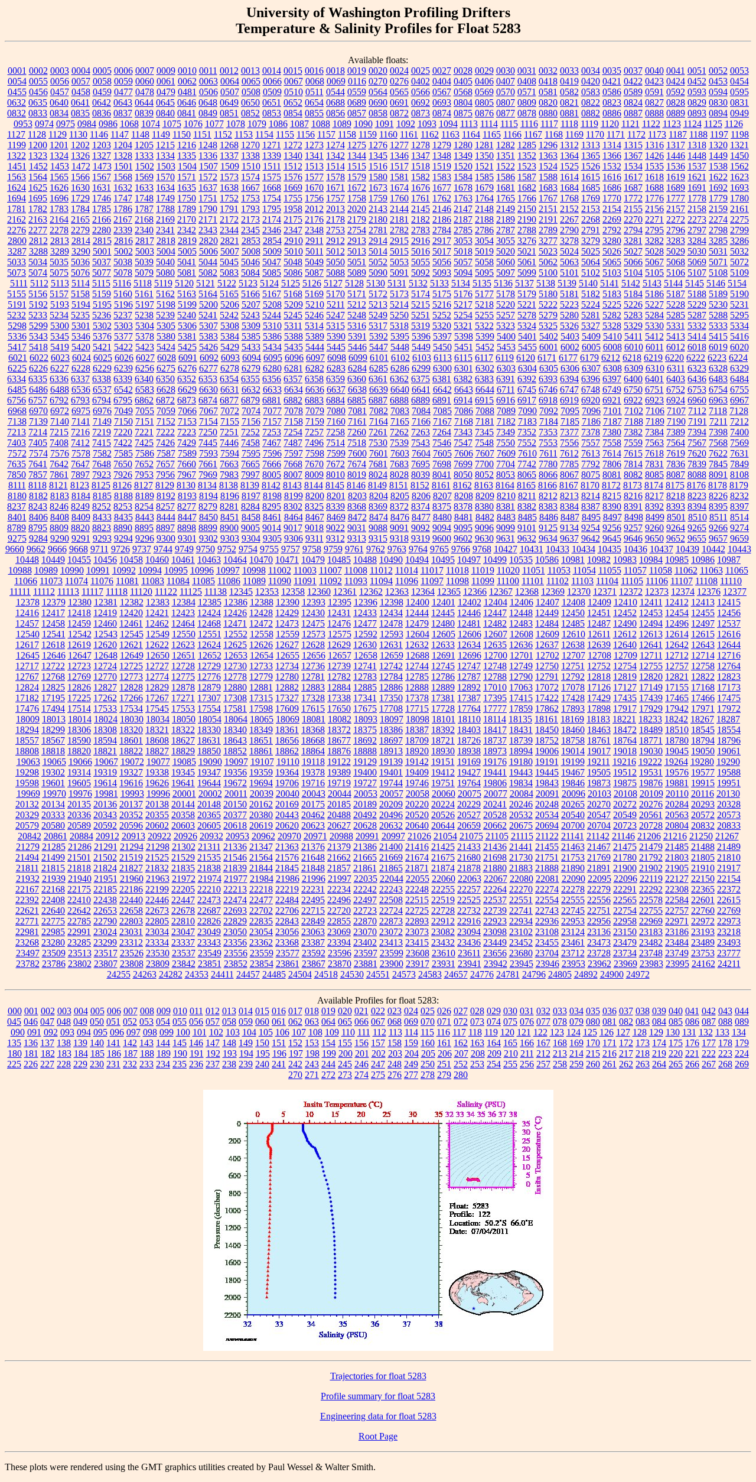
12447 (495, 613)
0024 (399, 71)
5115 (101, 283)
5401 (527, 336)
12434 (391, 613)
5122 (226, 283)
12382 (132, 602)
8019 (356, 475)
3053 (463, 241)
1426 (654, 156)
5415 (718, 336)
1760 (399, 198)
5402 (548, 336)
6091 (187, 358)
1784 (80, 209)
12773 (131, 677)
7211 (718, 421)
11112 (44, 592)
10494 (417, 560)
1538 (718, 166)
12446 (469, 613)
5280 (569, 315)
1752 (229, 198)
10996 (202, 570)
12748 (495, 666)
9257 (633, 528)
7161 (357, 421)
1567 (101, 177)
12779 (261, 677)
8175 (675, 485)
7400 (739, 432)
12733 (261, 666)
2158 (696, 209)
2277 (37, 230)
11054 (584, 570)
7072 (229, 411)
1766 (526, 198)
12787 (469, 677)
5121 (205, 283)
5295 (739, 315)
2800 (17, 241)
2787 (505, 230)
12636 (521, 645)
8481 (463, 517)
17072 (547, 687)
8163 (483, 485)
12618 (53, 645)
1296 (548, 145)
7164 (378, 421)
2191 (548, 219)
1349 (463, 156)
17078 (573, 687)
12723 (79, 666)
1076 (193, 124)
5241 (207, 315)
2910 (293, 241)
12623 (183, 645)
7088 (484, 411)
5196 (123, 304)
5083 (229, 273)
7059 (166, 411)
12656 (313, 655)
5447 (378, 347)
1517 (399, 166)
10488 (365, 560)
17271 (183, 698)
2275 (739, 219)
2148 (484, 209)
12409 (599, 602)
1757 (335, 198)
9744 (163, 549)
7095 (570, 411)
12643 (703, 645)
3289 (59, 251)
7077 (272, 411)
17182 (27, 698)
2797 (696, 230)
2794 (633, 230)
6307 (591, 368)
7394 (696, 432)
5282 (611, 315)
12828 (131, 687)
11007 (330, 570)
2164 (59, 219)
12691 (443, 655)
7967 (186, 475)
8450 (208, 517)
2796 (675, 230)
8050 (463, 475)
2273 (696, 219)
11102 (557, 581)
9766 (460, 549)
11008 (355, 570)
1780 (739, 198)
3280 (611, 241)
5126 (311, 283)
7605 (442, 453)
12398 (391, 602)
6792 (59, 400)
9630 (484, 538)
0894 (718, 113)
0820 (548, 102)
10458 (131, 560)
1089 (342, 124)
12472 (261, 623)
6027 (145, 358)
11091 (305, 581)
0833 (37, 113)
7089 (506, 411)
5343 (38, 336)
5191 (17, 304)
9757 (290, 549)
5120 (184, 283)
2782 (399, 230)
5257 (505, 315)
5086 (293, 273)
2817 (144, 241)
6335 (37, 379)
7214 (37, 432)
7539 (399, 443)
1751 (207, 198)
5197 (144, 304)
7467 (271, 443)
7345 (484, 432)
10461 (183, 560)
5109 (739, 273)
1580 (378, 177)
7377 (569, 432)
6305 (548, 368)
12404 (495, 602)
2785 (463, 230)
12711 (651, 655)
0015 (293, 71)
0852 (250, 113)
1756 (314, 198)
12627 (287, 645)
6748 (590, 390)
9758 (311, 549)
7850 (16, 475)
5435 (293, 347)
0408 (526, 81)
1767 (548, 198)
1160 (388, 134)
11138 (215, 592)
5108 (718, 273)
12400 (417, 602)
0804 (463, 102)
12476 (339, 623)
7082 (378, 411)
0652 (293, 102)
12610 (573, 634)
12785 (417, 677)
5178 (505, 294)
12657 (339, 655)
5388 (293, 336)
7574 (38, 453)
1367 (633, 156)
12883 (313, 687)
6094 (251, 358)
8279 (207, 506)
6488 (59, 390)
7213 (16, 432)
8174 (653, 485)
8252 (101, 506)
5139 (567, 283)
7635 (16, 464)
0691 (399, 102)
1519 (441, 166)
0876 (484, 113)
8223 (696, 496)
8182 (38, 496)
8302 (293, 506)
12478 (391, 623)
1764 (484, 198)
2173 (250, 219)
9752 (226, 549)
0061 (166, 81)
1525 (569, 166)
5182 (590, 294)
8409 (80, 517)
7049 (123, 411)
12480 (443, 623)
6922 (633, 400)
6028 (166, 358)
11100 (508, 581)
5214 (399, 304)
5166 (250, 294)
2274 (718, 219)
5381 (187, 336)
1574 (250, 177)
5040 (165, 262)
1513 (314, 166)
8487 (570, 517)
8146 (356, 485)
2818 (166, 241)
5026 (611, 251)
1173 (657, 134)
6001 (548, 347)
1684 (569, 188)
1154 (264, 134)
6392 (526, 379)
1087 (299, 124)
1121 (630, 124)
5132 (418, 283)
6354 (229, 379)
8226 (718, 496)
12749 (521, 666)
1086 (278, 124)
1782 (37, 209)
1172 (636, 134)
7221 (144, 432)
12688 (417, 655)
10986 (703, 560)
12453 (651, 613)
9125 (548, 528)
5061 (526, 262)
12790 (521, 677)
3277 (548, 241)
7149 (102, 421)
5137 (524, 283)
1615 (590, 177)
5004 (166, 251)
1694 (16, 198)
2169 (165, 219)
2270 (633, 219)
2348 (314, 230)
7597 (293, 453)
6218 (632, 358)
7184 (548, 421)
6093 (230, 358)
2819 (187, 241)
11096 (406, 581)
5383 (208, 336)
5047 (271, 262)
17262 (105, 698)
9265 (696, 528)
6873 (186, 400)
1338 (250, 156)
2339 (122, 230)
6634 (293, 390)
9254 (590, 528)
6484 (739, 379)
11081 (127, 581)
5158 (80, 294)
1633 (144, 188)
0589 (633, 92)
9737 (141, 549)
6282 (314, 368)
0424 (675, 81)
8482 (484, 517)
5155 (16, 294)
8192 (166, 496)
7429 (186, 443)
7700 (484, 464)
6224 (738, 358)
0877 (505, 113)
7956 (165, 475)
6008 (612, 347)
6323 (696, 368)
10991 (98, 570)
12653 (235, 655)
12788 (495, 677)
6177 (568, 358)
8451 (229, 517)
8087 (675, 475)
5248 (356, 315)
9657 (718, 538)
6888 (399, 400)
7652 (144, 464)
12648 (106, 655)
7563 (654, 443)
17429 (599, 698)
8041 (441, 475)
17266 (131, 698)
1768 (569, 198)
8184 (80, 496)
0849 (207, 113)
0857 (356, 113)
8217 (654, 496)
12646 (54, 655)
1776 (654, 198)
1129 (57, 134)
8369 (378, 506)
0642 (101, 102)
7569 (739, 443)
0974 (44, 124)
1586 (505, 177)
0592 (675, 92)
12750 (547, 666)
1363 (548, 156)
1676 (420, 188)
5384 (229, 336)
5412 (654, 336)
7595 (251, 453)
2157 (675, 209)
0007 (144, 71)
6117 (484, 358)
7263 (420, 432)
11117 (92, 592)
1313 (590, 145)
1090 (363, 124)
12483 (521, 623)
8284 (250, 506)
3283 (675, 241)
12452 (625, 613)
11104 (607, 581)
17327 (287, 698)
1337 (229, 156)
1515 (356, 166)
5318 (399, 326)
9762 (375, 549)
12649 (132, 655)
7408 (59, 443)
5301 (80, 326)
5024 (569, 251)
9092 (420, 528)
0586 (611, 92)
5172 (378, 294)
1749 (165, 198)
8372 (399, 506)
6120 (525, 358)
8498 (633, 517)
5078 (122, 273)
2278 (59, 230)
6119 (505, 358)
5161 (144, 294)
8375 (441, 506)
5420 (80, 347)
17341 (365, 698)
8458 (251, 517)
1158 (347, 134)
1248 (207, 145)
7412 (80, 443)
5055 (420, 262)
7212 (739, 421)
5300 (59, 326)
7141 (80, 421)
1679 (484, 188)
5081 (186, 273)
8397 (739, 506)
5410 (612, 336)
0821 (569, 102)
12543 (106, 634)
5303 (123, 326)
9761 (354, 549)
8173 (632, 485)
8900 (229, 528)
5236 (101, 315)
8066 (548, 475)
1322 (16, 156)
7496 (314, 443)
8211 (527, 496)
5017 (441, 251)
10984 (651, 560)
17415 (521, 698)
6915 (484, 400)
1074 (150, 124)
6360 (356, 379)
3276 (526, 241)
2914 (378, 241)
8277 (186, 506)
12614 (677, 634)
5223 (569, 304)
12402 (469, 602)
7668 (293, 464)
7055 (144, 411)
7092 (548, 411)
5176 (463, 294)
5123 (248, 283)
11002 (279, 570)
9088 (378, 528)
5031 (718, 251)
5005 (187, 251)
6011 (655, 347)
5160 (122, 294)
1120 (610, 124)
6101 (379, 358)
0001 (17, 71)
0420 (590, 81)
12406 (521, 602)
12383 (158, 602)
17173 (729, 687)
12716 (729, 655)
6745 (526, 390)
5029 (675, 251)
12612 (625, 634)
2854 (272, 241)
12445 (443, 613)
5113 (60, 283)
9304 (251, 538)
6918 (548, 400)
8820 (80, 528)
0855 (314, 113)
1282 (505, 145)
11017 (432, 570)
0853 (271, 113)
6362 (399, 379)
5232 (16, 315)
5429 (229, 347)
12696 (469, 655)
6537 (102, 390)
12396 (365, 602)
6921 (611, 400)
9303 (229, 538)
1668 (271, 188)
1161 (409, 134)
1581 (399, 177)
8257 (165, 506)
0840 (165, 113)
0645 (165, 102)
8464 (293, 517)
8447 (187, 517)
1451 (17, 166)
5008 (251, 251)
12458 (53, 623)
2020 (356, 209)
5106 (675, 273)
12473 (287, 623)
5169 (314, 294)
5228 (675, 304)
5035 (59, 262)
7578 (80, 453)
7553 (548, 443)
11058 (660, 570)
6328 (718, 368)
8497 (612, 517)
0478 (144, 92)
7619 (675, 453)
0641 (80, 102)
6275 (166, 368)
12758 (703, 666)
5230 (718, 304)
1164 (471, 134)
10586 (547, 560)
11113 (68, 592)
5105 (654, 273)
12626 (261, 645)
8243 (37, 506)
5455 (527, 347)
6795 (122, 400)
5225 (611, 304)
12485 (573, 623)
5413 (675, 336)
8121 (58, 485)
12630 (365, 645)
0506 (208, 92)
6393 (548, 379)
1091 (384, 124)
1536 (675, 166)
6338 (101, 379)
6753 (696, 390)
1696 (59, 198)
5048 (293, 262)
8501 (676, 517)
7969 (207, 475)
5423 (144, 347)
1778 (696, 198)
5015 (399, 251)
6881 (271, 400)
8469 (336, 517)
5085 (271, 273)
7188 (633, 421)
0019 (356, 71)
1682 (526, 188)
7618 (654, 453)
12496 (677, 623)
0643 (122, 102)
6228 (80, 368)
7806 (611, 464)
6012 (675, 347)
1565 (59, 177)
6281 (293, 368)
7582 (102, 453)
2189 (505, 219)
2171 (207, 219)
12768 (53, 677)
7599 (336, 453)
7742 (526, 464)
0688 (335, 102)
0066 (272, 81)
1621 (696, 177)
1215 (165, 145)
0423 (654, 81)
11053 (559, 570)
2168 (144, 219)
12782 (339, 677)
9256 (611, 528)
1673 (378, 188)
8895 (144, 528)
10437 (661, 549)
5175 (441, 294)
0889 (675, 113)
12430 (313, 613)
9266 (718, 528)
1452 (38, 166)
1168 (554, 134)
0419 (569, 81)
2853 (251, 241)
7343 (463, 432)
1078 (235, 124)
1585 (484, 177)
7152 (166, 421)
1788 (165, 209)
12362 (371, 592)
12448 (521, 613)
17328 (313, 698)
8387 (590, 506)
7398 (718, 432)
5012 (335, 251)
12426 (235, 613)
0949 (739, 113)
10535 (521, 560)
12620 (105, 645)
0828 (675, 102)
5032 (739, 251)
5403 (570, 336)
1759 (378, 198)
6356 (271, 379)
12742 (391, 666)
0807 (505, 102)
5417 (17, 347)
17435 (625, 698)
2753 (335, 230)
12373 (657, 592)
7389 (675, 432)
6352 (186, 379)
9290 (59, 538)
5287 (696, 315)
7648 (101, 464)
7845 (718, 464)
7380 (611, 432)
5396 (421, 336)
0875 (463, 113)
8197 (251, 496)
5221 (526, 304)
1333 (144, 156)
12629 (339, 645)
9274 (739, 528)
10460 (157, 560)
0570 (505, 92)
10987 (729, 560)
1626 (59, 188)
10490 (391, 560)
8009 (314, 475)
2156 (654, 209)
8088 (696, 475)
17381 (443, 698)
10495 (443, 560)
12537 (729, 623)
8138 (228, 485)
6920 (590, 400)
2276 (16, 230)
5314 (314, 326)
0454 (739, 81)
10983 (625, 560)
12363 (397, 592)
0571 (526, 92)
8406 (38, 517)
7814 (633, 464)
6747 (569, 390)
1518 (420, 166)
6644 (484, 390)
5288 (718, 315)
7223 (186, 432)
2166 (101, 219)
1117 (549, 124)
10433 (557, 549)
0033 (569, 71)
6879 (250, 400)
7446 (229, 443)
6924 (675, 400)
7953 (144, 475)
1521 (484, 166)
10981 (573, 560)
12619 (79, 645)
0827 (654, 102)
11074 (76, 581)
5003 (144, 251)
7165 (399, 421)
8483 (506, 517)
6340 (144, 379)
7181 (484, 421)
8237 (16, 506)
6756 (16, 400)
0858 (378, 113)
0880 (548, 113)
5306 (187, 326)
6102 (400, 358)
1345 (378, 156)
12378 (28, 602)
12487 (599, 623)
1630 (80, 188)
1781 (16, 209)
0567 (441, 92)
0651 (271, 102)
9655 (696, 538)
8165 (526, 485)
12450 (573, 613)
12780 (287, 677)
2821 (229, 241)
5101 (569, 273)
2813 (59, 241)
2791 (590, 230)
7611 (548, 453)
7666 (271, 464)
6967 (739, 400)
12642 (677, 645)
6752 (675, 390)
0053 (739, 71)
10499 (495, 560)
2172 (229, 219)
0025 (420, 71)
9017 (293, 528)
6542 (123, 390)
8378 (463, 506)
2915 (399, 241)
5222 (548, 304)
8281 (229, 506)
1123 (672, 124)
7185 (570, 421)
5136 (503, 283)
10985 (677, 560)
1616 (611, 177)
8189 (144, 496)
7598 (314, 453)
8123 (79, 485)
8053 (505, 475)
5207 (251, 304)
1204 (122, 145)
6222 (695, 358)
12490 (625, 623)
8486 (548, 517)
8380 (484, 506)
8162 (462, 485)
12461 (131, 623)
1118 (569, 124)
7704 (505, 464)
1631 (101, 188)
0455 (17, 92)
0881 (569, 113)
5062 (548, 262)
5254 (463, 315)
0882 (590, 113)
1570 (165, 177)
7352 (526, 432)
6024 (81, 358)
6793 (80, 400)
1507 (208, 166)
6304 (527, 368)
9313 (356, 538)
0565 (399, 92)
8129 (164, 485)
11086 (228, 581)
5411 (633, 336)
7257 (314, 432)
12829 (157, 687)
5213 (378, 304)
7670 (314, 464)
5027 (633, 251)
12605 (443, 634)
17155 (677, 687)
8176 (696, 485)
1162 (430, 134)
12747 (469, 666)
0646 (186, 102)
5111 (19, 283)
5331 (675, 326)
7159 (314, 421)
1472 (80, 166)
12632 (417, 645)
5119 (163, 283)
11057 (635, 570)
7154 (208, 421)
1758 (356, 198)
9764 (418, 549)
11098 (457, 581)
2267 (569, 219)
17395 (495, 698)
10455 (79, 560)
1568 (122, 177)
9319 (420, 538)
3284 (696, 241)
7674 (356, 464)
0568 (463, 92)
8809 (59, 528)
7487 (293, 443)
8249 (80, 506)
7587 (166, 453)
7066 (187, 411)
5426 (208, 347)
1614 (569, 177)
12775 (183, 677)
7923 (101, 475)
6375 (420, 379)
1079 (256, 124)
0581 (548, 92)
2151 (548, 209)
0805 (484, 102)
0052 (718, 71)
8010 (335, 475)
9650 (654, 538)
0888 (654, 113)
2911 (314, 241)
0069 (336, 81)
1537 (696, 166)
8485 (527, 517)
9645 (611, 538)
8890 (122, 528)
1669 (293, 188)
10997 (228, 570)
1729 (80, 198)
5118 (142, 283)
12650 (158, 655)
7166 (421, 421)
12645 (28, 655)
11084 (178, 581)
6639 (378, 390)
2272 (675, 219)
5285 (675, 315)
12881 (261, 687)
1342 (335, 156)
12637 (547, 645)
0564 (378, 92)
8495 (591, 517)
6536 (80, 390)
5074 (37, 273)
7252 (250, 432)
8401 (17, 517)
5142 (630, 283)
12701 (521, 655)
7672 (335, 464)
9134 (569, 528)
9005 (250, 528)
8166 (547, 485)
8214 (590, 496)
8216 (633, 496)
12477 (365, 623)
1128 (37, 134)
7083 (399, 411)
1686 (611, 188)
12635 (495, 645)
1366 (611, 156)
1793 (250, 209)
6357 (293, 379)
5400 (506, 336)
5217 (463, 304)
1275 (356, 145)
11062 (686, 570)
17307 (209, 698)
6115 (463, 358)
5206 (229, 304)
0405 (463, 81)
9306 (293, 538)
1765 (505, 198)
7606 (463, 453)
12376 (709, 592)
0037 (633, 71)
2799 (739, 230)
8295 (271, 506)
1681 (505, 188)
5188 (696, 294)
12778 (235, 677)
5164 (207, 294)
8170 (590, 485)
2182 (420, 219)
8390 (611, 506)
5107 (696, 273)
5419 (59, 347)
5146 (715, 283)
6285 (378, 368)
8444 (166, 517)
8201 (336, 496)
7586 (144, 453)
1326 (80, 156)
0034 (590, 71)
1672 (356, 188)
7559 (633, 443)
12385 (209, 602)
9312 (335, 538)
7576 (59, 453)
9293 (102, 538)
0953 (23, 124)
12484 (547, 623)
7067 (208, 411)
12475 (313, 623)
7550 (505, 443)
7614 (611, 453)
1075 (171, 124)
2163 (37, 219)
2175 (293, 219)
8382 (526, 506)
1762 (441, 198)
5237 (122, 315)
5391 (357, 336)
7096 (591, 411)
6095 (272, 358)
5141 (609, 283)
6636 (314, 390)
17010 (495, 687)
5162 (165, 294)
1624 (16, 188)
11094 (381, 581)
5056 (441, 262)
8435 (123, 517)
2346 (271, 230)
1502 (144, 166)
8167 (568, 485)
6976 (102, 411)
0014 (271, 71)
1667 (250, 188)
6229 (102, 368)
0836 (101, 113)
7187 (612, 421)
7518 (356, 443)
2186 (441, 219)
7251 (229, 432)
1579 (356, 177)
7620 (696, 453)
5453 (506, 347)
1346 (399, 156)
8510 (697, 517)
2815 (102, 241)
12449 (547, 613)
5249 (378, 315)
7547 (463, 443)
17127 (625, 687)
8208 (463, 496)
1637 (207, 188)
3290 (80, 251)
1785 (101, 209)
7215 (59, 432)
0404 (441, 81)
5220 (505, 304)
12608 (521, 634)
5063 (569, 262)
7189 (655, 421)
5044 (207, 262)
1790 (207, 209)
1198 (740, 134)
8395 (718, 506)
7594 (229, 453)
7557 (590, 443)
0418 (548, 81)
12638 (573, 645)
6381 (441, 379)
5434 (272, 347)
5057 (463, 262)
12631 (391, 645)
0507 (229, 92)
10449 (53, 560)
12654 (261, 655)
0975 (65, 124)
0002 (38, 71)
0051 (696, 71)
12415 (729, 602)
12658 (365, 655)
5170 (335, 294)
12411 (651, 602)
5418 (38, 347)
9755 (269, 549)
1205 (144, 145)
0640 (59, 102)
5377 (123, 336)
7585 (123, 453)
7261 (378, 432)
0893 (696, 113)
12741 (365, 666)
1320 (718, 145)
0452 (696, 81)
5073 (16, 273)
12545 (132, 634)
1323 (37, 156)
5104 (633, 273)
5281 (590, 315)
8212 (548, 496)
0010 (187, 71)
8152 (419, 485)
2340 (144, 230)
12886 (391, 687)
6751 (654, 390)
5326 (569, 326)
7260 (356, 432)
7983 (229, 475)
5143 (652, 283)
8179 (738, 485)
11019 (482, 570)
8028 (399, 475)
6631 (229, 390)
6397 (611, 379)
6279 (251, 368)
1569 (144, 177)
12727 (157, 666)
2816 (123, 241)
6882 (293, 400)
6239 (123, 368)
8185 (102, 496)
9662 (36, 549)
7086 (463, 411)
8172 (611, 485)
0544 (335, 92)
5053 (399, 262)
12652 (209, 655)
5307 (208, 326)
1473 (102, 166)
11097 (432, 581)
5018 (463, 251)
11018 (457, 570)
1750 (186, 198)
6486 (38, 390)
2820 (208, 241)
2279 (80, 230)
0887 (633, 113)
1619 (675, 177)
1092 (405, 124)
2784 (441, 230)
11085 (203, 581)
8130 (186, 485)
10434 (583, 549)
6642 (442, 390)
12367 (501, 592)
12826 (79, 687)
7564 (675, 443)
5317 (378, 326)
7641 (37, 464)
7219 (101, 432)
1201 (59, 145)
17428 (573, 698)
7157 (272, 421)
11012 (381, 570)
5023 (548, 251)
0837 (122, 113)
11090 (279, 581)
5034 (37, 262)
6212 (610, 358)
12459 (79, 623)
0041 (675, 71)
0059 (123, 81)
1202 (80, 145)
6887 (378, 400)
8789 (16, 528)
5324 (526, 326)
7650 (122, 464)
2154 (611, 209)
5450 (442, 347)
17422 (547, 698)
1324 (59, 156)
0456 (38, 92)
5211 (336, 304)
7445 (207, 443)
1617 (633, 177)
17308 (235, 698)
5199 (187, 304)
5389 (314, 336)
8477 (421, 517)
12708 (599, 655)
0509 (272, 92)
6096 (294, 358)
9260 (654, 528)
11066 (25, 581)
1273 (314, 145)
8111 (17, 485)
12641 (651, 645)
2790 (569, 230)
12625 (235, 645)
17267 (157, 698)
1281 (484, 145)
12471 (235, 623)
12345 (241, 592)
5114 (80, 283)
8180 (17, 496)
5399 (484, 336)
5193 (59, 304)
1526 (590, 166)
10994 (150, 570)
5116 (122, 283)
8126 (122, 485)
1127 (16, 134)
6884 (335, 400)
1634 (165, 188)
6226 (38, 368)
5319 (420, 326)
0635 (37, 102)
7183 (527, 421)
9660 (14, 549)
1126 (734, 124)
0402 (420, 81)
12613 (651, 634)
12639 (599, 645)
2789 (548, 230)
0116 (357, 81)
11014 (406, 570)
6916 (505, 400)
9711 (99, 549)
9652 (675, 538)
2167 (122, 219)
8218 (675, 496)
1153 (243, 134)
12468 (209, 623)
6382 (463, 379)
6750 (633, 390)
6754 (718, 390)
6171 (546, 358)
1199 (17, 145)
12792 (573, 677)
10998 (254, 570)
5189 (718, 294)
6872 (165, 400)
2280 (101, 230)
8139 (249, 485)
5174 (420, 294)
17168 (703, 687)
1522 (505, 166)
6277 (208, 368)
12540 (28, 634)
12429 (287, 613)
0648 (207, 102)
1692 (718, 188)
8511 (718, 517)
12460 (105, 623)
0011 (208, 71)
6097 (315, 358)
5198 (166, 304)
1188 (698, 134)
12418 (79, 613)
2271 (654, 219)
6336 (59, 379)
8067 (569, 475)
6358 (314, 379)
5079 (144, 273)
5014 (378, 251)
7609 (506, 453)
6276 (187, 368)
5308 (229, 326)
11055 (609, 570)
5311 (293, 326)
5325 (548, 326)
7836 (675, 464)
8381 (505, 506)
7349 (505, 432)
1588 (548, 177)
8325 (314, 506)
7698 (441, 464)
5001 (102, 251)
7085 (442, 411)
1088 (320, 124)
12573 (313, 634)
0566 (420, 92)
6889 (420, 400)
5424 (166, 347)
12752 (599, 666)
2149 (505, 209)
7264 (441, 432)
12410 (625, 602)
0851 (229, 113)
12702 (547, 655)
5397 (442, 336)
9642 (590, 538)
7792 (590, 464)
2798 (718, 230)
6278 (229, 368)
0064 (229, 81)
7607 (484, 453)
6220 (674, 358)
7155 (229, 421)
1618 (654, 177)
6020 (739, 347)
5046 (250, 262)
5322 (484, 326)
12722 (53, 666)
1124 (692, 124)
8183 (59, 496)
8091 (718, 475)
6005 (591, 347)
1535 (654, 166)
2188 (484, 219)
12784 (391, 677)
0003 (59, 71)
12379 (54, 602)
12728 (183, 666)
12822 (703, 677)
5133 (439, 283)
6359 (335, 379)
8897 (165, 528)
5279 (548, 315)
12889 (443, 687)
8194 (208, 496)
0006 (123, 71)
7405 (37, 443)
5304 (144, 326)
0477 (123, 92)
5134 (460, 283)
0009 (166, 71)
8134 (207, 485)
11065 (736, 570)
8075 (590, 475)
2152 (569, 209)
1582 (420, 177)
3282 (654, 241)
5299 (38, 326)
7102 (633, 411)
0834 (59, 113)
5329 (633, 326)
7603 (399, 453)
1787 (144, 209)
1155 (285, 134)
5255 (484, 315)
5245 (293, 315)
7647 (80, 464)
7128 (738, 411)
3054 (484, 241)
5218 (484, 304)
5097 (505, 273)
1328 (122, 156)
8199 (293, 496)
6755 (739, 390)
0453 (718, 81)
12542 (80, 634)
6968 (17, 411)
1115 (509, 124)
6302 (484, 368)
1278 (420, 145)
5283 (633, 315)
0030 (505, 71)
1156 (305, 134)
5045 (229, 262)
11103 (582, 581)
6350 (165, 379)
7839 (696, 464)
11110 (731, 581)
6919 (569, 400)
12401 (443, 602)
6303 (506, 368)
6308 (612, 368)
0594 (718, 92)
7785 (569, 464)
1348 (441, 156)
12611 (599, 634)
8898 (186, 528)
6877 (229, 400)
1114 (489, 124)
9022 (335, 528)
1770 (611, 198)
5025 (590, 251)
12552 (235, 634)
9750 (205, 549)
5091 (399, 273)
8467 (314, 517)
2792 (611, 230)
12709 (625, 655)
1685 (590, 188)
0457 (59, 92)
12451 (599, 613)
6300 (442, 368)
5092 (420, 273)
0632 (16, 102)
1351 (505, 156)
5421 (102, 347)
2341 (165, 230)
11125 (191, 592)
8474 (378, 517)
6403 (675, 379)
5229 (696, 304)
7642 (59, 464)
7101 (612, 411)
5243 (250, 315)
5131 (396, 283)
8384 (569, 506)
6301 (463, 368)
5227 (654, 304)
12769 (79, 677)
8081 (611, 475)
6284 (357, 368)
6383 (484, 379)
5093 (441, 273)
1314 (611, 145)
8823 (101, 528)
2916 (420, 241)
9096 (484, 528)
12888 (417, 687)
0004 (80, 71)
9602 (463, 538)
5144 (673, 283)
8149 (377, 485)
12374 (683, 592)
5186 (654, 294)
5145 (694, 283)
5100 (548, 273)
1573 (229, 177)
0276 (399, 81)
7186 (591, 421)
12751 (573, 666)
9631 (505, 538)
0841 (186, 113)
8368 (356, 506)
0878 (526, 113)
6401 (654, 379)
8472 (357, 517)
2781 (378, 230)
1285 (526, 145)
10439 (687, 549)
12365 (449, 592)
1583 (441, 177)
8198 (272, 496)
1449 (718, 156)
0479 (166, 92)
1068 (129, 124)
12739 (339, 666)
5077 (101, 273)
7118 (718, 411)
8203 (357, 496)
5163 (186, 294)
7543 (420, 443)
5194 (80, 304)
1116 (529, 124)
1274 (335, 145)
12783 (365, 677)
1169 (574, 134)
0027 (441, 71)
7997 (250, 475)
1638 (229, 188)
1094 (448, 124)
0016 (314, 71)
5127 (333, 283)
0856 (335, 113)
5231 (739, 304)
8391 (633, 506)
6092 (209, 358)
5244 (271, 315)
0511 (314, 92)
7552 (526, 443)
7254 (293, 432)
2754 (356, 230)
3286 (739, 241)
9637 (569, 538)
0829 (696, 102)
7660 (186, 464)
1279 (441, 145)
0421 (611, 81)
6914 (463, 400)
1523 (526, 166)
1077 (214, 124)
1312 (569, 145)
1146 (99, 134)
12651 (183, 655)
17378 (417, 698)
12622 (157, 645)
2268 (590, 219)
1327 (101, 156)
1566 (80, 177)
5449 (421, 347)
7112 (697, 411)
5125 (290, 283)
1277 (399, 145)
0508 (251, 92)
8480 (442, 517)
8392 (654, 506)
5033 (16, 262)
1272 (293, 145)
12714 (703, 655)
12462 (157, 623)
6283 (336, 368)
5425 (187, 347)
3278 (569, 241)
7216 (80, 432)
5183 (611, 294)
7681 (378, 464)
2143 (378, 209)
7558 (611, 443)
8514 (739, 517)
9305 (272, 538)
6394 (569, 379)
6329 (739, 368)
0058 (102, 81)
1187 (678, 134)
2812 (38, 241)
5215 (420, 304)
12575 (339, 634)
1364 (569, 156)
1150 (181, 134)
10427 (505, 549)
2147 (463, 209)
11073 (51, 581)
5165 (229, 294)
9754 (248, 549)
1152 (223, 134)
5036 (80, 262)
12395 (339, 602)
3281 (633, 241)
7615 (633, 453)
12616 (729, 634)
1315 (633, 145)
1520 (463, 166)
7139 (38, 421)
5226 (633, 304)
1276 (378, 145)
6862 (144, 400)
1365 (590, 156)
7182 (506, 421)
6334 (16, 379)
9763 (396, 549)
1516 (378, 166)
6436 (696, 379)
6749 (611, 390)
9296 (144, 538)
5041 (186, 262)
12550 (183, 634)
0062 (187, 81)
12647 (80, 655)
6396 (590, 379)
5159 (101, 294)
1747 (122, 198)
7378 (590, 432)
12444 (417, 613)
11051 (533, 570)
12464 (183, 623)
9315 (378, 538)
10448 (27, 560)
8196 (229, 496)
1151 (202, 134)
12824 (27, 687)
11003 (305, 570)
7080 (336, 411)
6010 (633, 347)
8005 (271, 475)
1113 (469, 124)
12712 (677, 655)
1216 (186, 145)
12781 (313, 677)
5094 (463, 273)
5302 (102, 326)
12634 (469, 645)
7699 (463, 464)
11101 (533, 581)
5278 (526, 315)
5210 (314, 304)
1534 (633, 166)
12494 (651, 623)
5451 (463, 347)
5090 (378, 273)
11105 (632, 581)
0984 (86, 124)
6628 (166, 390)
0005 (102, 71)
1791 (229, 209)
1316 (654, 145)
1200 (37, 145)
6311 (676, 368)
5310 (272, 326)
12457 (27, 623)
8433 (102, 517)
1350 (484, 156)
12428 (261, 613)
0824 (633, 102)
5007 (229, 251)
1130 (78, 134)
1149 (161, 134)
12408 (573, 602)
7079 (314, 411)
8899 (207, 528)
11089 (254, 581)
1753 (250, 198)
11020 (508, 570)
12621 (131, 645)
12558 (261, 634)
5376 (102, 336)
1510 (251, 166)
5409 (591, 336)
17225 (79, 698)
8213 (569, 496)
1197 (719, 134)
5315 (335, 326)
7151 (144, 421)
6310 (655, 368)
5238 (144, 315)
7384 (654, 432)
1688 (654, 188)
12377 (735, 592)
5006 (208, 251)
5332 (696, 326)
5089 (356, 273)
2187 (463, 219)
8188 (123, 496)
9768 (481, 549)
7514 (335, 443)
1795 (271, 209)
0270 (378, 81)
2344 (229, 230)
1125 (713, 124)
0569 (484, 92)
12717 (27, 666)
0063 (208, 81)
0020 (378, 71)
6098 (336, 358)
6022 (39, 358)
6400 (633, 379)
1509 (229, 166)
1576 (293, 177)
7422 (122, 443)
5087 (314, 273)
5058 (484, 262)
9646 (633, 538)
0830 (718, 102)
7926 (122, 475)
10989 (46, 570)
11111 (20, 592)
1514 (335, 166)
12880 (235, 687)
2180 (378, 219)
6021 (17, 358)
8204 (378, 496)
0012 (229, 71)
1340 (293, 156)
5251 (420, 315)
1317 (675, 145)
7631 (739, 453)
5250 (399, 315)
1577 (314, 177)
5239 (165, 315)
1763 (463, 198)
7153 (187, 421)
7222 (165, 432)
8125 (101, 485)
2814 (80, 241)
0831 (739, 102)
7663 (229, 464)
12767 (27, 677)
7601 (378, 453)
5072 (739, 262)
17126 (599, 687)
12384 (183, 602)
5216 (441, 304)
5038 (122, 262)
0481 (187, 92)
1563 (16, 177)
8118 (37, 485)
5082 (207, 273)
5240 (186, 315)
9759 (333, 549)
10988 (20, 570)
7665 (250, 464)
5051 (356, 262)
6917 (526, 400)
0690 (378, 102)
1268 (229, 145)
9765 (439, 549)
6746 (548, 390)
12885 (365, 687)
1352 (526, 156)
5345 (59, 336)
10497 (469, 560)
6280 (272, 368)
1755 (293, 198)
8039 (420, 475)
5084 (250, 273)
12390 (287, 602)
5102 (590, 273)
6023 (60, 358)
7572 (17, 453)
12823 (729, 677)
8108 (739, 475)
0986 (108, 124)
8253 (122, 506)
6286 (399, 368)
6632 (251, 390)
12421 (157, 613)
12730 (235, 666)
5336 (17, 336)
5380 (166, 336)
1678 (463, 188)
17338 (339, 698)
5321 (463, 326)
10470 (261, 560)
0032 (548, 71)
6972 (59, 411)
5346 (80, 336)
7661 (207, 464)
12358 (293, 592)
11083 (152, 581)
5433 (251, 347)
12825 (53, 687)
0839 (144, 113)
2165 (80, 219)
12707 (573, 655)
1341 (314, 156)
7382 (633, 432)
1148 (140, 134)
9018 (314, 528)
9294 (123, 538)
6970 (38, 411)
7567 (696, 443)
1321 (739, 145)
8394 (696, 506)
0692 (420, 102)
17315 (261, 698)
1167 (533, 134)
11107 (681, 581)
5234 (59, 315)
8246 (59, 506)
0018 (335, 71)
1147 (119, 134)
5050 (335, 262)
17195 (53, 698)
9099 (505, 528)
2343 (207, 230)
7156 (251, 421)
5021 (526, 251)
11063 (711, 570)
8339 (335, 506)
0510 (293, 92)
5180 (548, 294)
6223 (717, 358)
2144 (399, 209)
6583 (144, 390)
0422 (633, 81)
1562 (739, 166)
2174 (271, 219)
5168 (293, 294)
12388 (261, 602)
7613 (590, 453)
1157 (326, 134)
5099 (526, 273)
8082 (633, 475)
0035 (611, 71)
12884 (339, 687)
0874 (441, 113)
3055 (505, 241)
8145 (334, 485)
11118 (117, 592)
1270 (250, 145)
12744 (417, 666)
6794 (101, 400)
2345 (250, 230)
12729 (209, 666)
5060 (505, 262)
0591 (654, 92)
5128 (354, 283)
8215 (611, 496)
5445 (336, 347)
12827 (105, 687)
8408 (59, 517)
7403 (16, 443)
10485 (339, 560)
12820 (651, 677)
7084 (421, 411)
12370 (579, 592)
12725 (131, 666)
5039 (144, 262)
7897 (80, 475)
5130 (375, 283)
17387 (469, 698)
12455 (703, 613)
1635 (186, 188)
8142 (271, 485)
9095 (463, 528)
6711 (506, 390)
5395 (399, 336)
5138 (545, 283)
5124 (269, 283)
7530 (378, 443)
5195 (102, 304)
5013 (356, 251)
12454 (677, 613)
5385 (251, 336)
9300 (166, 538)
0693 (441, 102)
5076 (80, 273)
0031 (526, 71)
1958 (293, 209)
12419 (105, 613)
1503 (166, 166)
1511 (272, 166)
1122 (651, 124)
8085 (654, 475)
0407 (505, 81)
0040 (654, 71)
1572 (207, 177)
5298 (17, 326)
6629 (187, 390)
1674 (399, 188)
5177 (484, 294)
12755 (651, 666)
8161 (441, 485)
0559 (356, 92)
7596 (272, 453)
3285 (718, 241)
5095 (484, 273)
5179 (526, 294)
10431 (531, 549)
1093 (427, 124)
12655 (287, 655)
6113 (443, 358)
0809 (526, 102)
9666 (57, 549)
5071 (718, 262)
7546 (441, 443)
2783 (420, 230)
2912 (335, 241)
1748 (144, 198)
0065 (251, 81)
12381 (106, 602)
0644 (144, 102)
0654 (314, 102)
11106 (657, 581)
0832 (16, 113)
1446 (675, 156)
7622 (718, 453)
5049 (314, 262)
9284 (38, 538)
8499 (655, 517)
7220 (122, 432)
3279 (590, 241)
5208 (272, 304)
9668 (78, 549)
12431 (339, 613)
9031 (356, 528)
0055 (38, 81)
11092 (330, 581)
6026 (124, 358)
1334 (165, 156)
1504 (187, 166)
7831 (654, 464)
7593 (208, 453)
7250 (207, 432)
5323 (505, 326)
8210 (506, 496)
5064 (590, 262)
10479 (313, 560)
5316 (356, 326)
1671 (335, 188)
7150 (123, 421)
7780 (548, 464)
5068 (675, 262)
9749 (184, 549)
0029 (484, 71)
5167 (271, 294)
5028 (654, 251)
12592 (365, 634)
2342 (186, 230)
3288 (38, 251)
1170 (595, 134)
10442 (713, 549)
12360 (319, 592)
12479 (417, 623)
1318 (696, 145)
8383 (548, 506)
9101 (526, 528)
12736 (313, 666)
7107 (676, 411)
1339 (271, 156)
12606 (469, 634)
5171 (356, 294)
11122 (166, 592)
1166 (512, 134)
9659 (739, 538)
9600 (441, 538)
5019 (484, 251)
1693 (739, 188)
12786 (443, 677)
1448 (696, 156)
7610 (527, 453)
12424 (209, 613)
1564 (37, 177)
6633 (272, 390)
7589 (187, 453)
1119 (589, 124)
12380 (80, 602)
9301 (187, 538)
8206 (421, 496)
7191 (697, 421)
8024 (378, 475)
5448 (399, 347)
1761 (420, 198)
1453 (59, 166)
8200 (314, 496)
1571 (186, 177)
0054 (17, 81)
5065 (611, 262)
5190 (739, 294)
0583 (590, 92)
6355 (250, 379)
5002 (123, 251)
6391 (505, 379)
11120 (141, 592)
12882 (287, 687)
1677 (441, 188)
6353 (207, 379)
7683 (399, 464)
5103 (611, 273)
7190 (676, 421)
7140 (59, 421)
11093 (355, 581)
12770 (105, 677)
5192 (38, 304)
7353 (548, 432)
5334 (739, 326)
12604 (417, 634)
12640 (625, 645)
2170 (186, 219)
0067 (293, 81)
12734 (287, 666)
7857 (37, 475)
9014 (271, 528)
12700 (495, 655)
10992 (124, 570)
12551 (209, 634)
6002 (570, 347)
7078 (293, 411)
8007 (293, 475)
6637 (336, 390)
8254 (144, 506)
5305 (166, 326)
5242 (229, 315)
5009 (272, 251)
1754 (271, 198)
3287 (17, 251)
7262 (399, 432)
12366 (475, 592)
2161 (739, 209)
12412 (677, 602)
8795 (37, 528)
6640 (399, 390)
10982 (599, 560)
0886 (611, 113)
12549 (158, 634)
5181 (569, 294)
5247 (335, 315)
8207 (442, 496)
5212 (356, 304)
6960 (696, 400)
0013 (250, 71)
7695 (420, 464)
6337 (80, 379)
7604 (421, 453)
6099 (357, 358)
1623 (739, 177)
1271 (271, 145)
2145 (420, 209)
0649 (229, 102)
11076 (101, 581)
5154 (737, 283)
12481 (469, 623)
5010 (293, 251)
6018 (696, 347)
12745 (443, 666)
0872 (399, 113)
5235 (80, 315)
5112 (39, 283)
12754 (625, 666)
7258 (335, 432)
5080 (165, 273)
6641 (421, 390)
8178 (717, 485)
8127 (143, 485)
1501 (123, 166)
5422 (123, 347)
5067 (654, 262)
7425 (144, 443)
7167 (442, 421)
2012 (314, 209)
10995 (176, 570)
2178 (335, 219)
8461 (272, 517)
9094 (441, 528)
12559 (287, 634)
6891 (441, 400)
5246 (314, 315)
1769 (590, 198)
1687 (633, 188)
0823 (611, 102)
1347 (420, 156)
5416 (739, 336)
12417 (53, 613)
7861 (59, 475)
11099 (482, 581)
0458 (80, 92)
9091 (399, 528)
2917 (441, 241)
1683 (548, 188)
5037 (101, 262)
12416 (27, 613)
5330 (654, 326)
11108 (706, 581)
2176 (314, 219)
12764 (729, 666)
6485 (17, 390)
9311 (314, 538)
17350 (391, 698)
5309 (251, 326)
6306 (570, 368)
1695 (37, 198)
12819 (625, 677)
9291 (80, 538)
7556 (569, 443)
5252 (441, 315)
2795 (654, 230)
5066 (633, 262)
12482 (495, 623)
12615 (703, 634)
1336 (207, 156)
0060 (144, 81)
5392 (378, 336)
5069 (696, 262)
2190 (526, 219)
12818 (599, 677)
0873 (420, 113)
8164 (505, 485)
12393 (313, 602)
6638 (357, 390)
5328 (611, 326)
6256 (144, 368)
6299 (421, 368)
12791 (547, 677)
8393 (675, 506)
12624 (209, 645)
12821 (677, 677)
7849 (739, 464)
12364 (423, 592)
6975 (80, 411)
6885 (356, 400)
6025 (102, 358)
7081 (357, 411)
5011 (314, 251)
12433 (365, 613)
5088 (335, 273)
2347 (293, 230)
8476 (399, 517)
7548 (484, 443)
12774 (157, 677)
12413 (703, 602)
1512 (293, 166)
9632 (526, 538)
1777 (675, 198)
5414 (696, 336)
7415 (101, 443)
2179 (356, 219)
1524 (548, 166)
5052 (378, 262)
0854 (293, 113)
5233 (37, 315)
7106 (655, 411)
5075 (59, 273)
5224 (590, 304)
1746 (101, 198)
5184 (633, 294)
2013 (335, 209)
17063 (521, 687)
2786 (484, 230)
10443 (739, 549)
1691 (696, 188)
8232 (739, 496)
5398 (463, 336)
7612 (569, 453)
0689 (356, 102)
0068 (314, 81)
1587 (526, 177)
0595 (739, 92)
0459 (102, 92)
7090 (527, 411)
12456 (729, 613)
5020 (505, 251)
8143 (292, 485)
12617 (27, 645)
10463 (209, 560)
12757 (677, 666)
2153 (590, 209)
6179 (589, 358)
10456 (105, 560)
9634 (548, 538)
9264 (675, 528)
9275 (17, 538)
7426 (165, 443)
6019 (718, 347)
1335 (186, 156)
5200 (208, 304)
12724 (105, 666)
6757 (37, 400)
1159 (368, 134)
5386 (272, 336)
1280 (463, 145)
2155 (633, 209)
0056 (59, 81)
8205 (399, 496)
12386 (235, 602)
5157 (59, 294)
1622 (718, 177)
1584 (463, 177)
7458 (250, 443)
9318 (399, 538)
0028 (463, 71)
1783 (59, 209)
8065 (526, 475)
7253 (271, 432)
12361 (345, 592)
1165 (492, 134)
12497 (703, 623)
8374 (420, 506)
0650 (250, 102)
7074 (251, 411)
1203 (101, 145)
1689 (675, 188)
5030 (696, 251)
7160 (336, 421)
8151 (398, 485)
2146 (441, 209)
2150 (526, 209)
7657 (165, 464)
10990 (72, 570)
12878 (183, 687)
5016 (420, 251)
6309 (633, 368)
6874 (207, 400)
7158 (293, 421)
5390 (336, 336)
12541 (54, 634)
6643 (463, 390)
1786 (122, 209)
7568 (718, 443)
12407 (547, 602)
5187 (675, 294)
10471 (287, 560)
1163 (450, 134)
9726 (120, 549)
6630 (208, 390)
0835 (80, 113)
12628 (313, 645)
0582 (569, 92)
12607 (495, 634)
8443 (144, 517)
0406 (484, 81)
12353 (267, 592)
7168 (463, 421)
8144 (313, 485)
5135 (481, 283)
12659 (391, 655)
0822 (590, 102)
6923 (654, 400)
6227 (59, 368)
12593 (391, 634)
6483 (718, 379)
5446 (357, 347)
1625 (37, 188)
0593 (696, 92)
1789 (186, 209)
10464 (235, 560)
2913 (356, 241)
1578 (335, 177)
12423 (183, 613)
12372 (631, 592)
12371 (605, 592)
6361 (378, 379)
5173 (399, 294)
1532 (611, 166)
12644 (729, 645)
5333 (718, 326)
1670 (314, 188)
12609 (547, 634)
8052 (484, 475)
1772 (633, 198)
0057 (80, 81)
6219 (653, 358)
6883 (314, 400)
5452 (484, 347)
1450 (739, 156)
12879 (209, 687)
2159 (718, 209)
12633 (443, 645)
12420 (131, 613)
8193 (187, 496)
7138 (17, 421)
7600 (357, 453)
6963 (718, 400)
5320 (441, 326)
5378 (144, 336)
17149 (651, 687)
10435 (609, 549)
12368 (527, 592)
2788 (526, 230)
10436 (635, 549)
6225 (17, 368)
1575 (271, 177)
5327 (590, 326)
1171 (616, 134)
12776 (209, 677)
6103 (421, 358)
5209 (293, 304)
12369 (553, 592)
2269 (611, 219)
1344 (356, 156)
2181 (399, 219)
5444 (314, 347)
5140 (588, 283)
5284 (654, 315)
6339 (122, 379)
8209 (484, 496)
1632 (122, 188)
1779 (718, 198)
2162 (16, 219)
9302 (208, 538)
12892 (469, 687)
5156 (37, 294)
